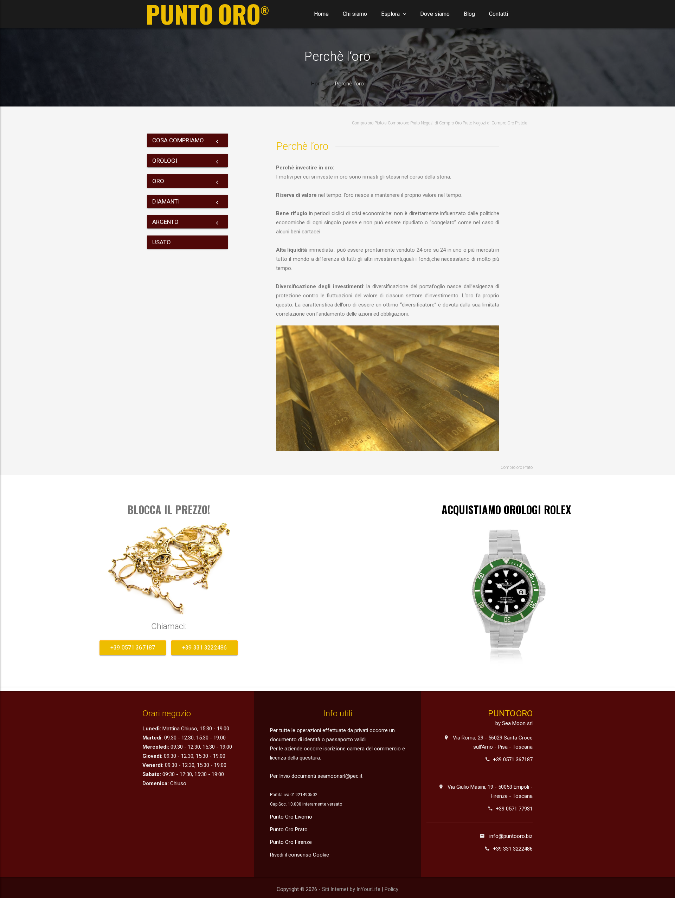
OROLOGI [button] (164, 160)
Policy (391, 889)
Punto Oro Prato (289, 829)
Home (321, 14)
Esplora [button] (390, 14)
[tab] (187, 140)
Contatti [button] (498, 14)
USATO (161, 242)
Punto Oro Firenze (291, 842)
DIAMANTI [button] (166, 201)
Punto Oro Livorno (291, 817)
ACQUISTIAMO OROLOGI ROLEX (506, 509)
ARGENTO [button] (165, 221)
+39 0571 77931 (514, 809)
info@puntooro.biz (511, 836)
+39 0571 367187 (132, 647)
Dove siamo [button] (435, 14)
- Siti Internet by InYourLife (350, 889)
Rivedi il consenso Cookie (299, 855)
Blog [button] (469, 14)
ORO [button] (158, 181)
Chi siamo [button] (355, 14)
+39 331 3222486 (204, 647)
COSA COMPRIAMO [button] (178, 140)
